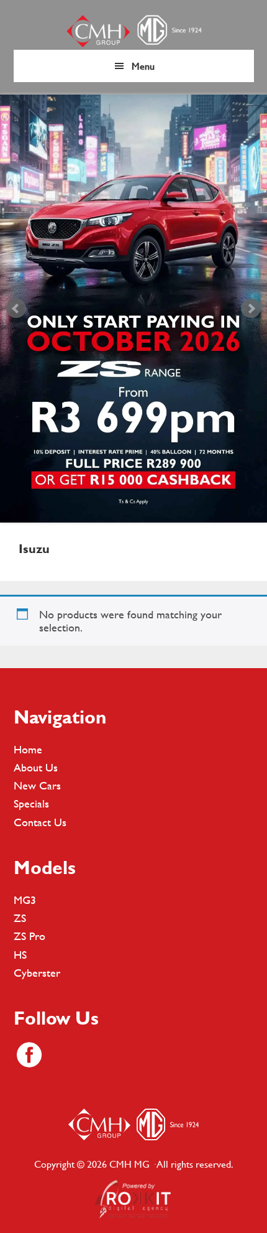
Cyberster (37, 972)
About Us (36, 767)
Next (251, 309)
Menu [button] (143, 65)
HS (20, 954)
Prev (16, 309)
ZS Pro (29, 936)
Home (28, 749)
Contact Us (40, 822)
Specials (31, 803)
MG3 (25, 899)
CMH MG (133, 31)
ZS (20, 918)
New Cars (37, 785)
